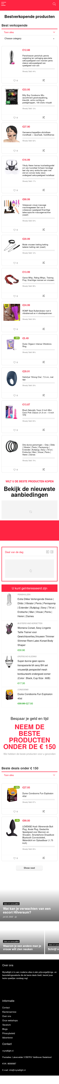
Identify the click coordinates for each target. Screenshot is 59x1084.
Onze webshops (10, 1020)
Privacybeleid (8, 1033)
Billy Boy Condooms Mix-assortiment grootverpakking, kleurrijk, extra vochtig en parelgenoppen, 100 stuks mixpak (37, 99)
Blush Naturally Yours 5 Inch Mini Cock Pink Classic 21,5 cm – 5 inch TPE (38, 412)
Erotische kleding (27, 656)
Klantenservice (9, 1011)
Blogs (5, 1028)
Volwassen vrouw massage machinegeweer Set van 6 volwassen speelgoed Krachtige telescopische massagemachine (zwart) (36, 209)
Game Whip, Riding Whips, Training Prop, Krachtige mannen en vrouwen (38, 279)
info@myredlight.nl (17, 1070)
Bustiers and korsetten (30, 623)
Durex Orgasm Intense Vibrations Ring (37, 345)
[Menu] (3, 4)
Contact (6, 1007)
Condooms (23, 689)
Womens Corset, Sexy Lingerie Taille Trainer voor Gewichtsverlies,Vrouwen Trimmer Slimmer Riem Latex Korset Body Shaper (36, 636)
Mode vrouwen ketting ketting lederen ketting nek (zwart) (35, 245)
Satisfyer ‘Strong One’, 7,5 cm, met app (37, 378)
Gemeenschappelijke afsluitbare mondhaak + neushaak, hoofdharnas (38, 133)
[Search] (54, 4)
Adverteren (7, 1037)
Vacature (6, 1024)
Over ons (6, 1016)
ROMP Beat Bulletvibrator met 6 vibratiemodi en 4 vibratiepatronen (37, 312)
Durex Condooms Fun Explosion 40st (37, 795)
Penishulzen (24, 594)
